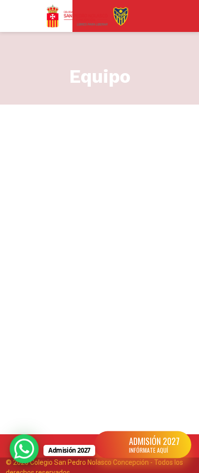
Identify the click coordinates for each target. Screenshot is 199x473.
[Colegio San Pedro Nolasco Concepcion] (87, 16)
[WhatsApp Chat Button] (24, 448)
